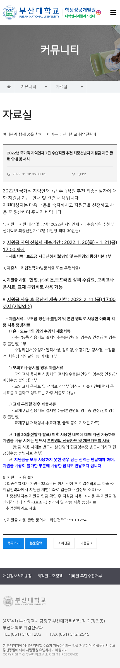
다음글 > (86, 543)
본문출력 (36, 543)
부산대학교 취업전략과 (49, 12)
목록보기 (13, 543)
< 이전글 (64, 543)
